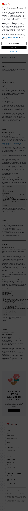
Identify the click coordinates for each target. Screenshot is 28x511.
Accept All (14, 47)
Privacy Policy (15, 37)
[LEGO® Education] (6, 4)
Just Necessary (14, 43)
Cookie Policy (6, 37)
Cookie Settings (14, 51)
